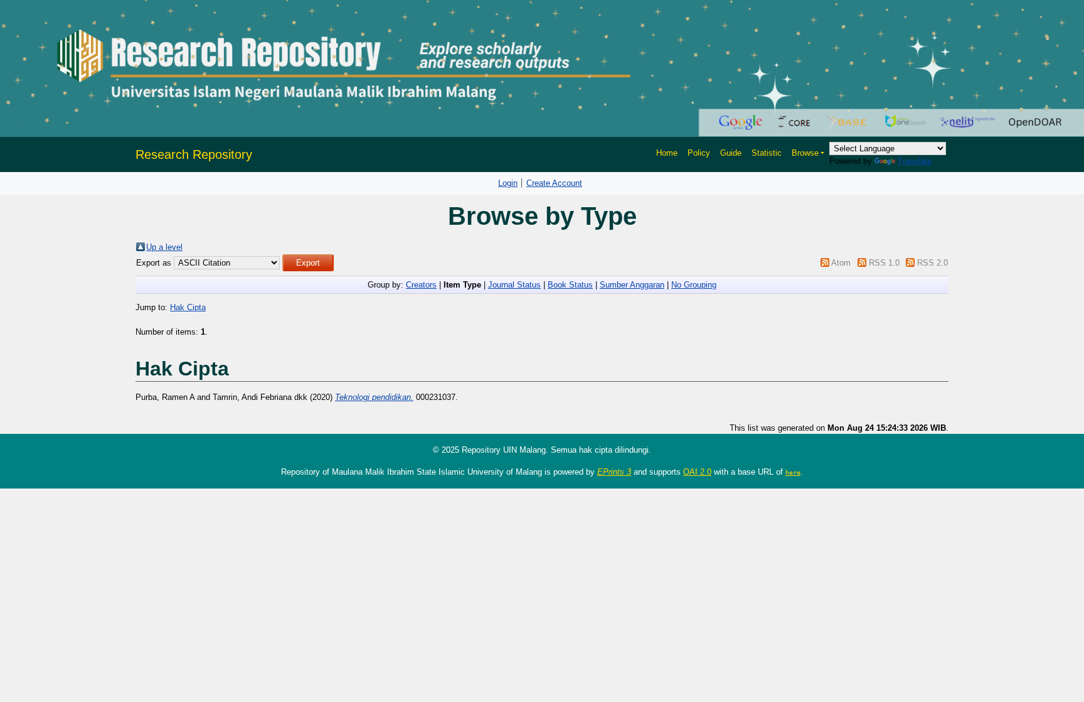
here (792, 472)
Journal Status (514, 284)
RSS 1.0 (884, 262)
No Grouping (693, 284)
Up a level (164, 247)
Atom (841, 262)
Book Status (570, 284)
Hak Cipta (188, 307)
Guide (730, 153)
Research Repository (194, 154)
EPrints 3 (614, 472)
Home (667, 153)
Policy (699, 153)
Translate (915, 161)
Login (508, 183)
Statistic (767, 153)
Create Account (554, 183)
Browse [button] (805, 153)
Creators (421, 284)
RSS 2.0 (932, 262)
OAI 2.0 (697, 472)
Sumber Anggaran (632, 284)
